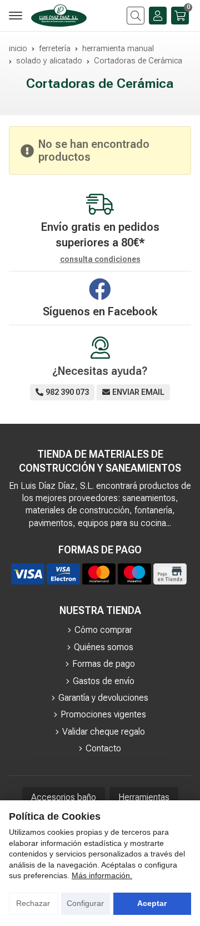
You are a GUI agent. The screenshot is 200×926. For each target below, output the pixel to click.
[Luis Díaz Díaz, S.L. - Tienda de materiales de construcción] (59, 15)
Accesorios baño (63, 797)
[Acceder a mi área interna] (158, 15)
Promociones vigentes (103, 714)
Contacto (103, 748)
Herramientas (143, 797)
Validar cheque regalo (103, 731)
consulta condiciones (100, 259)
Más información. (102, 875)
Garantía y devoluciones (103, 697)
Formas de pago (103, 663)
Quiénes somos (103, 647)
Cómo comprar (103, 630)
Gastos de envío (103, 681)
